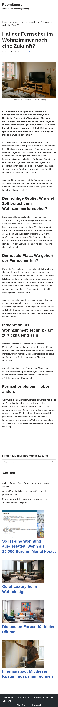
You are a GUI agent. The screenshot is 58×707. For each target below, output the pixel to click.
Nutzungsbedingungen (43, 697)
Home (4, 22)
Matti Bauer (31, 52)
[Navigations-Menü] (52, 6)
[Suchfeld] (53, 462)
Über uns (7, 701)
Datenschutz (8, 697)
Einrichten (14, 22)
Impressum (23, 697)
